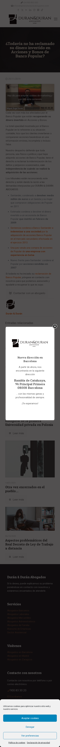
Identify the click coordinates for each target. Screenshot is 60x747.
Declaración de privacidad (38, 743)
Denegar (30, 727)
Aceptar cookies (30, 718)
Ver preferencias (30, 735)
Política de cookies (16, 743)
